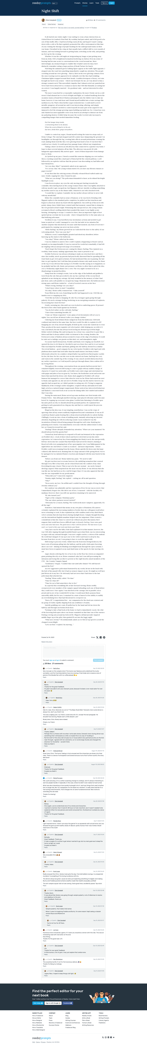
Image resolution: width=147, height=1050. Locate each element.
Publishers (102, 1023)
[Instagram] (106, 1037)
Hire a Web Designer (38, 1030)
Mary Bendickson (58, 959)
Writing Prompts (104, 1018)
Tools (97, 3)
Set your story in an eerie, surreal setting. (71, 27)
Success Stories (54, 1025)
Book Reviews (103, 1015)
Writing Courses (71, 1020)
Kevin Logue (56, 871)
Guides (68, 1018)
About (51, 1015)
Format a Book (86, 1023)
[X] (103, 1037)
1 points (52, 697)
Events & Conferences (73, 1023)
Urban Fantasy (52, 24)
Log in (111, 3)
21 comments (100, 20)
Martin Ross (56, 668)
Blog (67, 1015)
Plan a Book (86, 1020)
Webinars (68, 1025)
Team (50, 1018)
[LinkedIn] (108, 1037)
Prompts (77, 3)
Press (50, 1020)
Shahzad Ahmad (57, 751)
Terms (38, 1042)
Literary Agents (104, 1020)
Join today (37, 1003)
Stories (84, 3)
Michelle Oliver (57, 821)
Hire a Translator (37, 1027)
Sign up (104, 3)
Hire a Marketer (37, 1023)
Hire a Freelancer (37, 1015)
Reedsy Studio (86, 1015)
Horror (44, 24)
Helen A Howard (57, 852)
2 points (51, 682)
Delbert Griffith (57, 707)
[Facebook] (111, 1037)
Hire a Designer (37, 1020)
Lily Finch (55, 930)
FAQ (33, 1042)
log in (58, 660)
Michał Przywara (57, 778)
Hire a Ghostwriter (38, 1025)
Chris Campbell (59, 682)
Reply (44, 677)
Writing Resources (88, 1025)
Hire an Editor (36, 1018)
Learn (91, 3)
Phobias (94, 27)
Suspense (60, 24)
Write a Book (86, 1018)
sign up (51, 660)
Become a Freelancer (55, 1023)
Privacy (43, 1042)
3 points (50, 668)
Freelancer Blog (71, 1027)
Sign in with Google (52, 1003)
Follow (59, 20)
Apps (53, 3)
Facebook (66, 1003)
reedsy (41, 3)
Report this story (47, 642)
